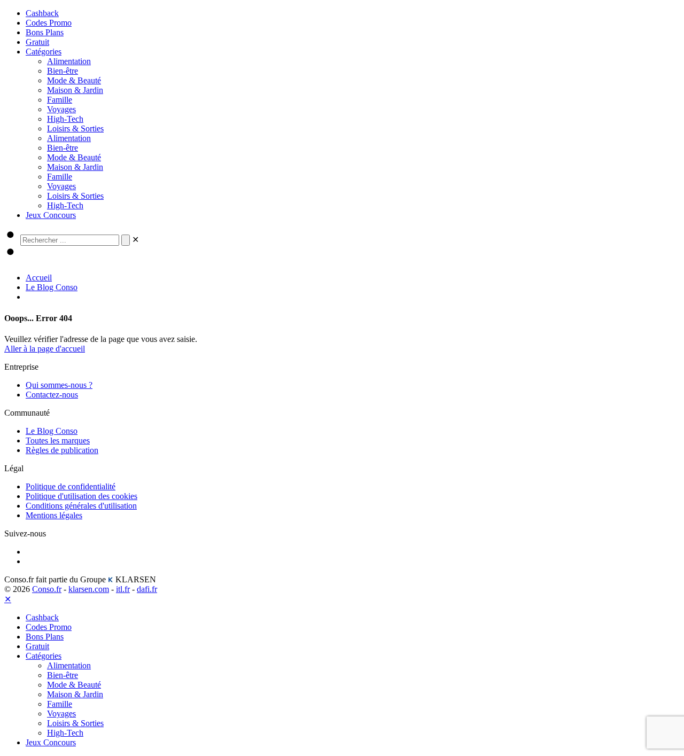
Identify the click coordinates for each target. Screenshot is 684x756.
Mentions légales (54, 515)
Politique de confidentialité (70, 486)
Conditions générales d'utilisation (81, 505)
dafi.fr (147, 589)
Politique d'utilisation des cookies (81, 496)
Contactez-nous (52, 394)
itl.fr (123, 589)
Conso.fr (46, 589)
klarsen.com (88, 589)
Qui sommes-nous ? (59, 384)
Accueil (39, 277)
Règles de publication (62, 450)
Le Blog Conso (51, 287)
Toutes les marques (58, 440)
